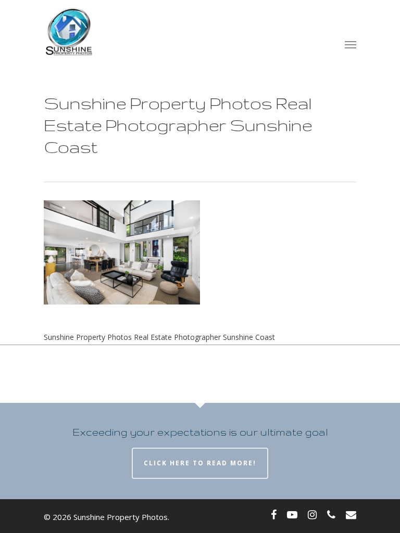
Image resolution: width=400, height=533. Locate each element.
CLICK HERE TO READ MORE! (200, 463)
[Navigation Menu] (350, 44)
